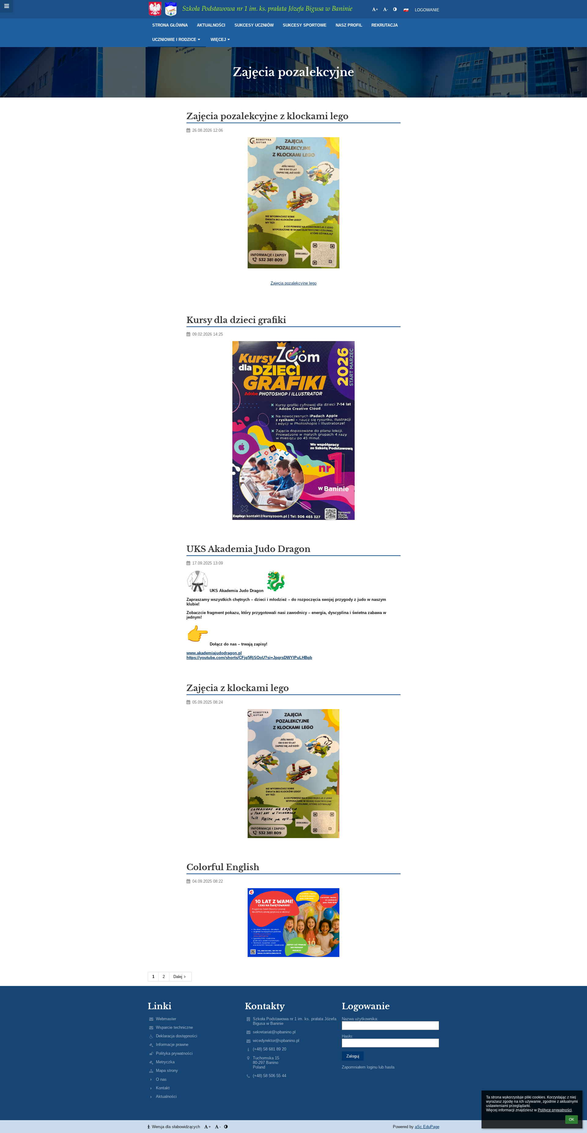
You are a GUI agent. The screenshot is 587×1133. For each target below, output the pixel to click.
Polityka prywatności (174, 1053)
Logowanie (427, 10)
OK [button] (571, 1119)
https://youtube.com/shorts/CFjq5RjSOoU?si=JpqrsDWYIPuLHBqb (249, 657)
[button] (394, 9)
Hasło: (347, 1036)
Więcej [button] (218, 39)
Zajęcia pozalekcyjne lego (293, 283)
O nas (161, 1079)
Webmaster (166, 1019)
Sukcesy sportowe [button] (305, 25)
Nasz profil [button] (349, 25)
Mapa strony (167, 1070)
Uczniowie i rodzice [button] (174, 39)
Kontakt (163, 1088)
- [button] (387, 9)
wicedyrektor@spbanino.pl (276, 1040)
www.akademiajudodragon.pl (214, 653)
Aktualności (166, 1096)
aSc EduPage (427, 1126)
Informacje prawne (172, 1044)
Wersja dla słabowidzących (176, 1126)
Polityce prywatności (555, 1110)
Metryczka (165, 1062)
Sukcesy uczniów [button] (254, 25)
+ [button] (377, 9)
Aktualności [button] (211, 25)
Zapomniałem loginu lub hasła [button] (368, 1067)
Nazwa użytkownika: (360, 1019)
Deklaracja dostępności (176, 1036)
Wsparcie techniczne (174, 1027)
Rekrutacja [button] (384, 25)
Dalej (177, 976)
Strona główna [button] (170, 25)
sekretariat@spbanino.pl (274, 1032)
